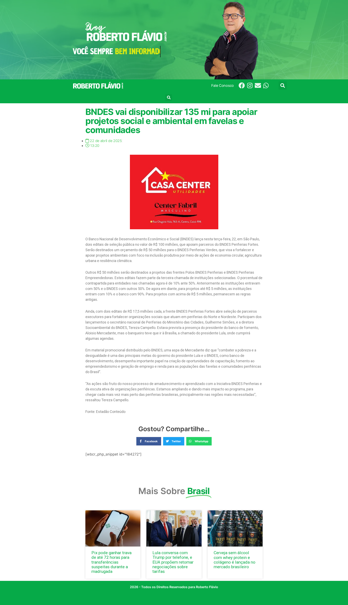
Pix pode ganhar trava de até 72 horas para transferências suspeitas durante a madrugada (111, 562)
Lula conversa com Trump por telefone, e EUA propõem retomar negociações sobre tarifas (173, 562)
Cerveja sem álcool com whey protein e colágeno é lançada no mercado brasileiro (234, 559)
